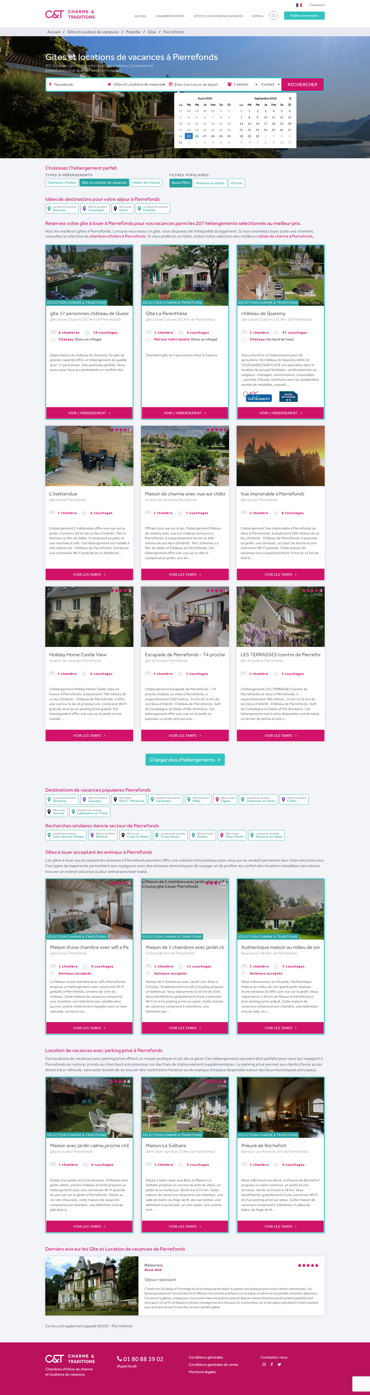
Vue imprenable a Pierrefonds (272, 493)
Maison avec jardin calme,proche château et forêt (103, 1145)
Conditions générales (206, 1357)
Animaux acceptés (210, 183)
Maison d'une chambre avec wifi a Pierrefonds (99, 947)
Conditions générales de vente (213, 1364)
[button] (299, 5)
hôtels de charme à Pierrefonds (285, 236)
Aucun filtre (181, 182)
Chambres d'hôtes (170, 16)
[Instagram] (264, 1364)
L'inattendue (63, 493)
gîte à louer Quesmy (66, 319)
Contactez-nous (274, 1357)
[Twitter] (279, 1364)
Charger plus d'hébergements (183, 759)
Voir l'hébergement (87, 413)
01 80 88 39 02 (143, 1358)
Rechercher (302, 84)
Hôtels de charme (146, 182)
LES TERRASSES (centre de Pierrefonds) (284, 654)
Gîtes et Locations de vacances (218, 16)
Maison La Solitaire (166, 1145)
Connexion (317, 5)
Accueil (141, 16)
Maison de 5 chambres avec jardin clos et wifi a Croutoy (205, 947)
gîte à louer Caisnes (161, 319)
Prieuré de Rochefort (263, 1145)
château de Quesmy (263, 313)
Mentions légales (202, 1372)
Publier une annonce (304, 15)
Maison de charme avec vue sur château (188, 493)
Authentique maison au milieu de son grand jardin (294, 947)
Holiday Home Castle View (77, 654)
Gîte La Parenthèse (166, 313)
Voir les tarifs (87, 574)
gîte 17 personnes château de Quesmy (92, 313)
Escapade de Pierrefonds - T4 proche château (194, 654)
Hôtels (257, 16)
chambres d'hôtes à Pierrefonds (117, 236)
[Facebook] (272, 1364)
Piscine (236, 183)
